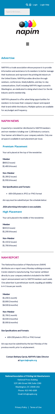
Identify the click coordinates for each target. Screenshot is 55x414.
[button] (27, 44)
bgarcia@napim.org (28, 360)
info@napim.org (30, 394)
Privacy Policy (21, 407)
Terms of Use (36, 407)
